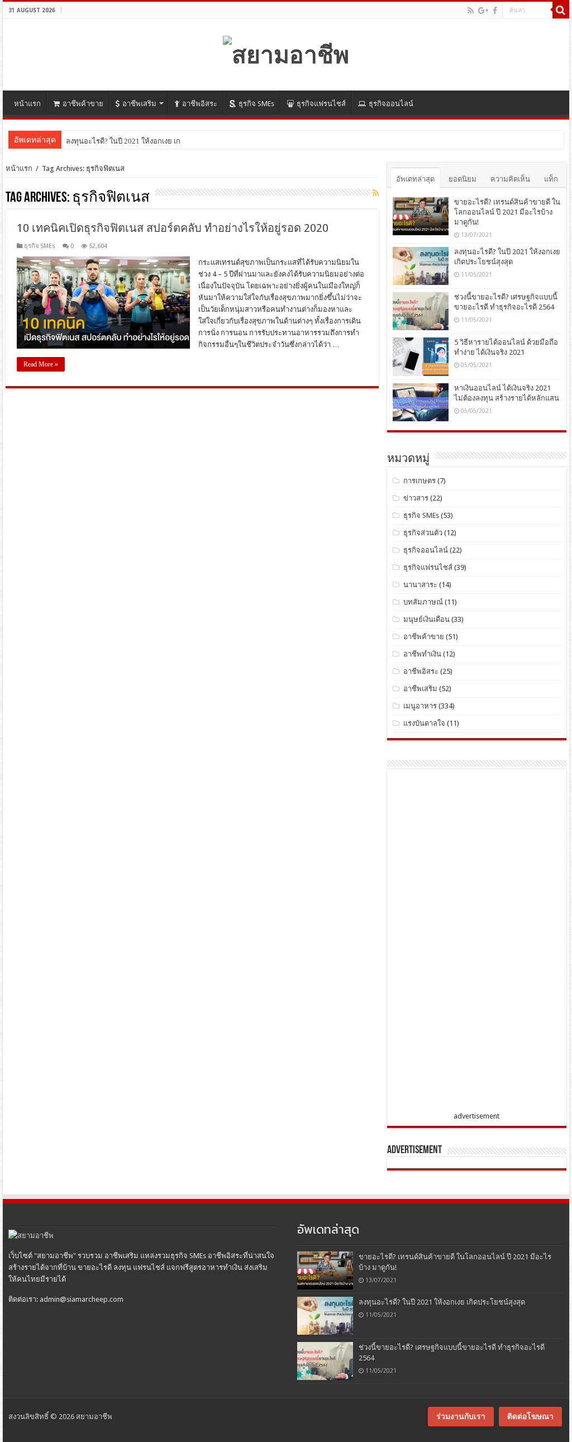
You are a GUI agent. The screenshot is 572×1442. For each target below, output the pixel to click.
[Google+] (483, 10)
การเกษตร (419, 481)
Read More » (40, 364)
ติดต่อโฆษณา (530, 1416)
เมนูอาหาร (420, 706)
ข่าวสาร (415, 498)
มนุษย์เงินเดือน (426, 619)
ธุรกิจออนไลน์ (391, 103)
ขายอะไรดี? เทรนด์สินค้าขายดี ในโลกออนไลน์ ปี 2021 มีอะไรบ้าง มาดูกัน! (507, 212)
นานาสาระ (420, 584)
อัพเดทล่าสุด (415, 179)
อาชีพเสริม (139, 103)
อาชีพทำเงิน (422, 654)
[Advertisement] (476, 942)
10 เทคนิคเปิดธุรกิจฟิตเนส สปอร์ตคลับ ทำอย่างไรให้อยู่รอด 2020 (172, 228)
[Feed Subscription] (376, 192)
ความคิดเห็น (510, 179)
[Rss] (470, 10)
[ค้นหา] (560, 10)
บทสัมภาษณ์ (423, 602)
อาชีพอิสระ (199, 103)
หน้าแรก (27, 103)
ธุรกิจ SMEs (256, 103)
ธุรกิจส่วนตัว (422, 533)
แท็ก (551, 179)
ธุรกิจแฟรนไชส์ (321, 103)
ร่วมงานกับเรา (460, 1416)
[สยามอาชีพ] (286, 52)
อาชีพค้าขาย (83, 103)
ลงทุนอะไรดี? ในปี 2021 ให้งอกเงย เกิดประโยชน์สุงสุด (149, 141)
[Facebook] (495, 10)
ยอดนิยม (462, 179)
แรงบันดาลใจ (424, 723)
